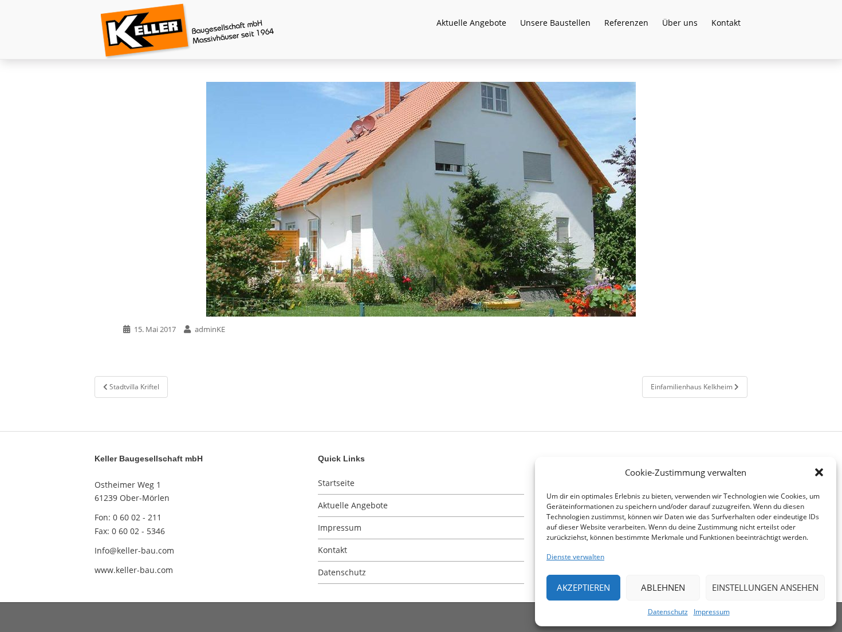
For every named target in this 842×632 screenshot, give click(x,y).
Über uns (680, 22)
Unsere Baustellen (555, 22)
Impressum (712, 612)
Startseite (336, 482)
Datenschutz (668, 612)
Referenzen (626, 22)
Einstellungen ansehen (765, 587)
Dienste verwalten (575, 557)
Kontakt (726, 22)
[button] (819, 472)
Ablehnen (663, 587)
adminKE (210, 329)
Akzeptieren (583, 587)
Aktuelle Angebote (471, 22)
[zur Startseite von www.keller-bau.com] (406, 28)
